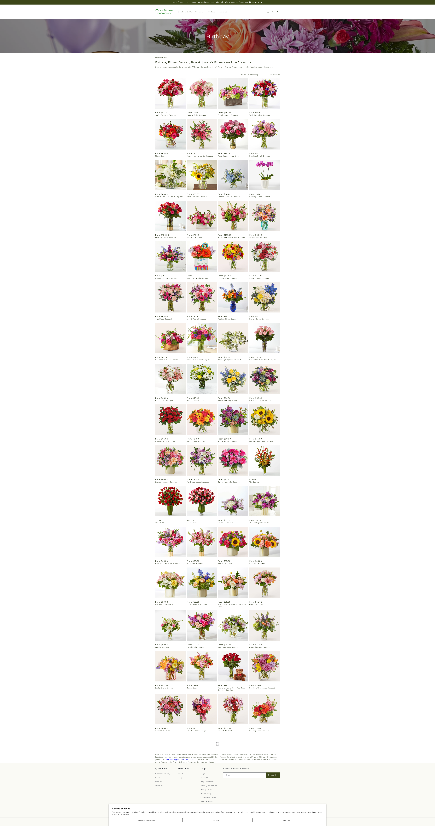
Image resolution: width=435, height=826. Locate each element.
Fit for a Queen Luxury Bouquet (231, 237)
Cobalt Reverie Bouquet (197, 604)
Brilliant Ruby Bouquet (165, 441)
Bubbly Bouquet (225, 564)
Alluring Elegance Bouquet (229, 360)
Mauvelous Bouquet (195, 564)
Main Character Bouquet (197, 731)
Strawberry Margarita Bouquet (200, 156)
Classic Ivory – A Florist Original (169, 197)
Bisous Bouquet (193, 688)
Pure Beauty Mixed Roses (228, 156)
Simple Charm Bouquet (228, 115)
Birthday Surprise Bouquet (198, 278)
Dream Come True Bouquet (230, 772)
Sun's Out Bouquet (257, 564)
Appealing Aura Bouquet (259, 647)
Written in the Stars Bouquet (167, 564)
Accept (216, 820)
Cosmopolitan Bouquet (259, 731)
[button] (200, 12)
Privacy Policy (123, 814)
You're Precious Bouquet (165, 115)
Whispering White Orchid (166, 772)
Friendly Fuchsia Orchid (259, 197)
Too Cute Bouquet (194, 237)
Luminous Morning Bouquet (261, 441)
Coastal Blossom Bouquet (229, 197)
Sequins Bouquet (162, 731)
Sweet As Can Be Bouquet (229, 482)
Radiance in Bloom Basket (166, 360)
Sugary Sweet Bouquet (259, 278)
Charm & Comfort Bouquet (198, 360)
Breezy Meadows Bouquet (166, 278)
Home (157, 57)
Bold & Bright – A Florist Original (201, 772)
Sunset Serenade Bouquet (166, 482)
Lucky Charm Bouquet (164, 688)
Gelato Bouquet (256, 604)
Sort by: (243, 75)
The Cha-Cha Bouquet (196, 647)
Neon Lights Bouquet (196, 441)
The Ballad (159, 523)
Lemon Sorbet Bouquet (259, 319)
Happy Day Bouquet (195, 401)
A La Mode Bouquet (163, 319)
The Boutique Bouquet (259, 523)
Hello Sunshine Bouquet (197, 197)
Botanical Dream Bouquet (260, 401)
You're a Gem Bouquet (227, 441)
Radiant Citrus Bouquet (228, 319)
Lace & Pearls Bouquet (196, 319)
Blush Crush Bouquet (164, 401)
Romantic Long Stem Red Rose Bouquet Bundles (231, 689)
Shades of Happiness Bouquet (262, 688)
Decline (286, 820)
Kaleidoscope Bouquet (227, 278)
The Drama (254, 482)
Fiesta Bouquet (161, 156)
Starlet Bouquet (256, 772)
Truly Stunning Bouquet (259, 115)
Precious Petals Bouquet (260, 156)
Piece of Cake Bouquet (196, 115)
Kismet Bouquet (225, 731)
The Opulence (192, 523)
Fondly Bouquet (162, 647)
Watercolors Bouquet (164, 604)
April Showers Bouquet (228, 647)
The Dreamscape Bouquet (198, 482)
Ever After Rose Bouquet (165, 237)
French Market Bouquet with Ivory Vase (232, 605)
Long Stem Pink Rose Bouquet (262, 360)
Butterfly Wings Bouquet (229, 401)
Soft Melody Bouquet (258, 237)
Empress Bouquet (225, 523)
